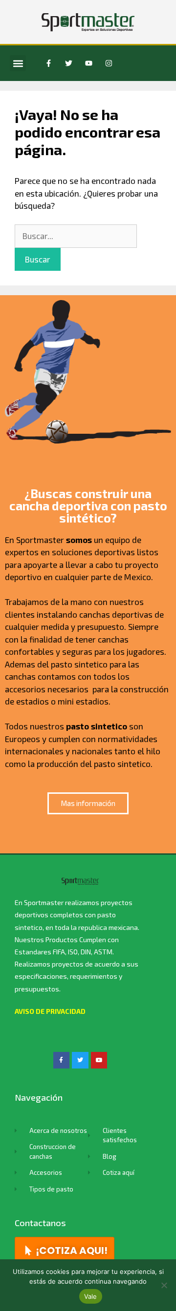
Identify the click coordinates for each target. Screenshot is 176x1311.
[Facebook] (61, 1060)
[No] (164, 1285)
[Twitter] (68, 63)
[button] (18, 63)
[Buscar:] (76, 236)
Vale (90, 1296)
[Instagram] (108, 63)
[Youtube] (88, 63)
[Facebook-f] (48, 63)
